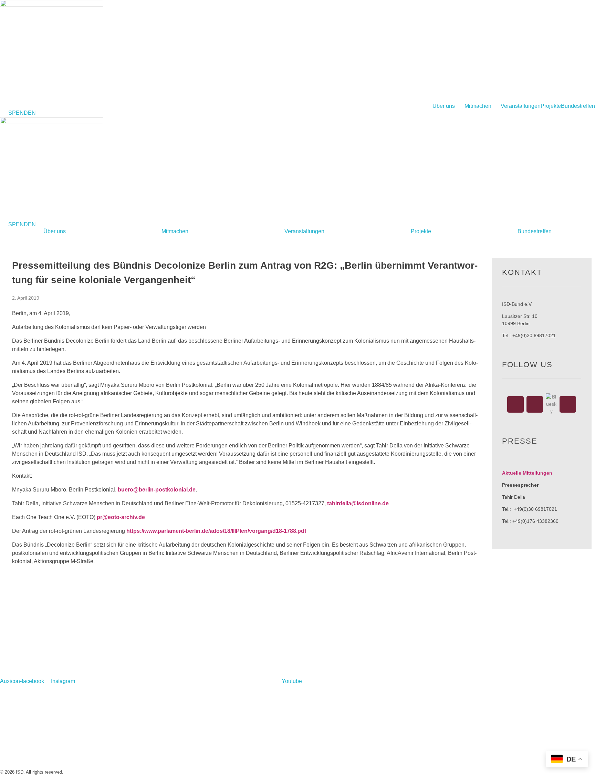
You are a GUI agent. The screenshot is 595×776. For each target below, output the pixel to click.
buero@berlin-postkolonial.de (157, 490)
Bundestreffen (578, 106)
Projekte (551, 106)
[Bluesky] (551, 404)
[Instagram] (534, 404)
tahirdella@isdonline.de (358, 503)
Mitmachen (477, 106)
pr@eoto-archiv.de (121, 517)
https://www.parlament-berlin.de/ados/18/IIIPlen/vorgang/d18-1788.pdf (216, 531)
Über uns (443, 106)
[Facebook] (515, 404)
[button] (448, 106)
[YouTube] (568, 404)
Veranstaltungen (521, 106)
